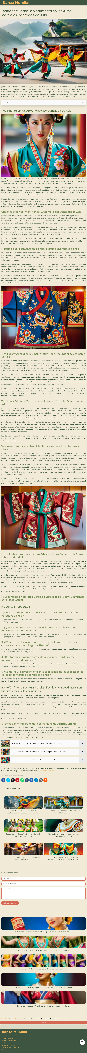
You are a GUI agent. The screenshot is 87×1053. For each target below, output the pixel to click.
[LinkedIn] (31, 780)
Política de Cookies (7, 1043)
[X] (13, 780)
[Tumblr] (27, 780)
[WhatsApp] (22, 780)
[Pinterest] (17, 780)
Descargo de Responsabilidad (11, 1047)
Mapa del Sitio (6, 1050)
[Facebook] (3, 780)
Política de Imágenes (8, 1045)
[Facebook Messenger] (8, 780)
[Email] (41, 780)
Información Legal (7, 1038)
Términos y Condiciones (9, 1041)
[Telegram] (36, 780)
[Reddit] (45, 780)
